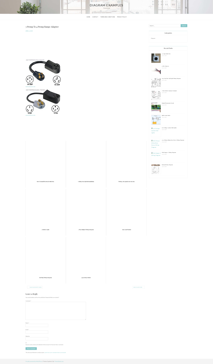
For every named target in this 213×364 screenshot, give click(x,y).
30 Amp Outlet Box (166, 53)
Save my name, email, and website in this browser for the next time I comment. (44, 344)
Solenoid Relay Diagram (167, 164)
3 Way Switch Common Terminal (169, 90)
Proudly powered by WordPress (34, 361)
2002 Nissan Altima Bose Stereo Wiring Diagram (173, 140)
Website (28, 336)
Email (27, 329)
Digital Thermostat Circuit (168, 103)
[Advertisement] (75, 45)
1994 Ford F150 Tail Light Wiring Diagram (171, 78)
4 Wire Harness (165, 66)
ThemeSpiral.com (58, 361)
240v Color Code (137, 287)
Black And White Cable (36, 287)
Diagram (153, 38)
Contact (95, 17)
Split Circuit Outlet (166, 115)
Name (27, 323)
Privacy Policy (122, 17)
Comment (28, 301)
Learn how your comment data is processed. (55, 352)
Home (88, 17)
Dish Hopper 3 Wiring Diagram (169, 152)
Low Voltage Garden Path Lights (169, 127)
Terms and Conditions (107, 17)
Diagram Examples (106, 5)
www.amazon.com (30, 86)
